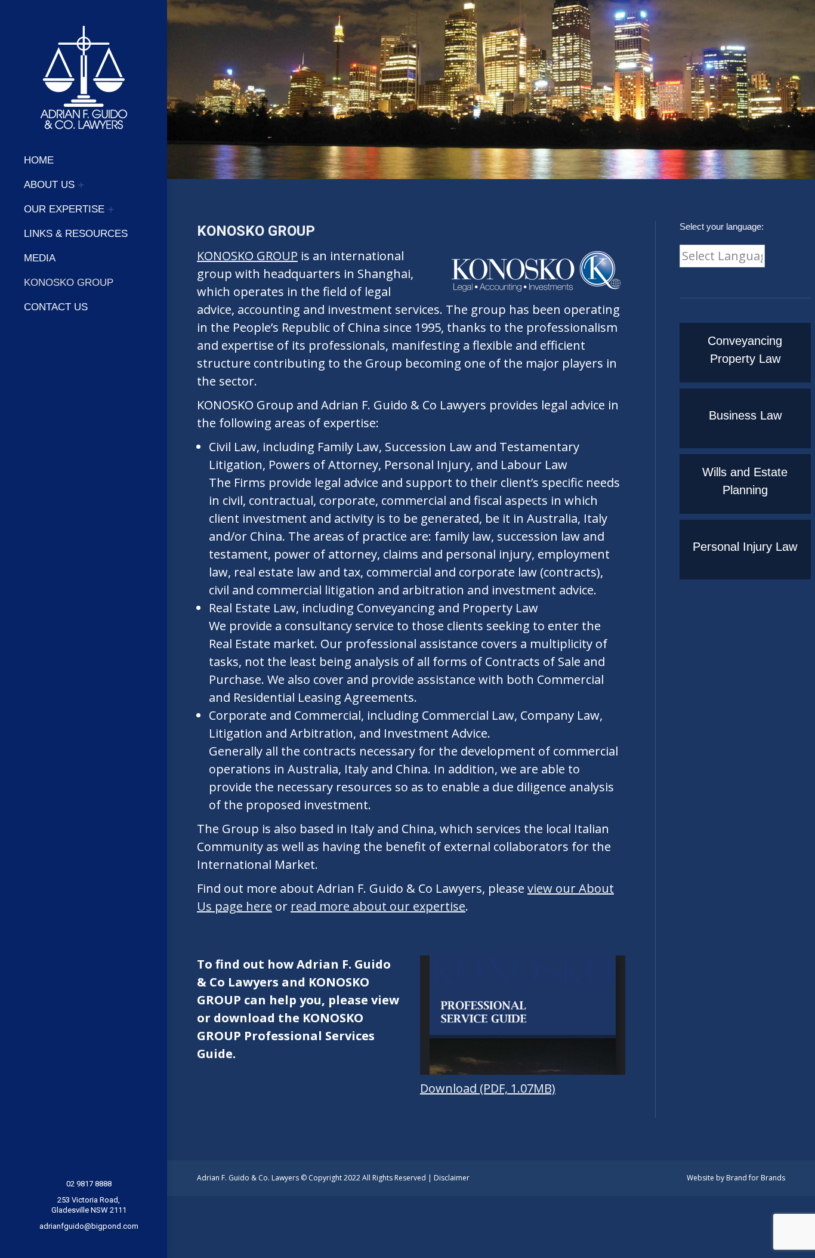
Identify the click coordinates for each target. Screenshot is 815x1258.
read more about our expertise (378, 906)
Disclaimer (452, 1178)
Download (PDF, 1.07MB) (487, 1088)
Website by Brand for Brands (736, 1178)
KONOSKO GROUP (247, 256)
